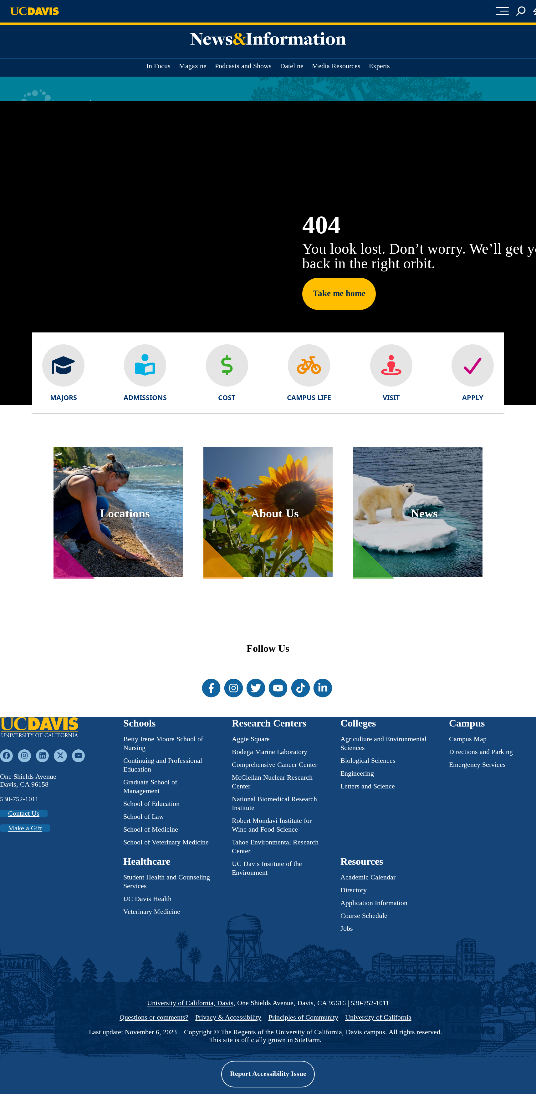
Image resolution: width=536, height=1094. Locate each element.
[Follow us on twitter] (60, 755)
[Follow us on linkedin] (42, 755)
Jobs (346, 928)
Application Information (373, 903)
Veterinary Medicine (151, 911)
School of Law (143, 816)
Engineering (357, 773)
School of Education (151, 804)
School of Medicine (150, 829)
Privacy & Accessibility (228, 1017)
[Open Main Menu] (502, 11)
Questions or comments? (154, 1017)
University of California (378, 1017)
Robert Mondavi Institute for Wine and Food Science (272, 825)
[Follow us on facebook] (6, 755)
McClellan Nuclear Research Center (272, 782)
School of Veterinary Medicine (166, 842)
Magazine (193, 66)
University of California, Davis (190, 1003)
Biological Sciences (368, 760)
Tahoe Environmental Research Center (275, 846)
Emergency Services (477, 764)
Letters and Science (367, 786)
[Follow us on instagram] (24, 755)
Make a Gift (25, 828)
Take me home (339, 293)
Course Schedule (363, 915)
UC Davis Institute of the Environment (267, 868)
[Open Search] (520, 11)
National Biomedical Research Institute (274, 803)
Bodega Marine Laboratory (269, 752)
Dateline (292, 66)
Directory (353, 890)
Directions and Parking (481, 752)
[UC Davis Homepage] (34, 11)
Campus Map (468, 739)
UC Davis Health (147, 899)
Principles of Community (303, 1017)
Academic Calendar (368, 877)
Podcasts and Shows (243, 66)
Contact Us (23, 813)
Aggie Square (251, 739)
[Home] (39, 728)
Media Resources (336, 66)
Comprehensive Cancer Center (274, 764)
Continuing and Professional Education (162, 765)
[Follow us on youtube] (78, 755)
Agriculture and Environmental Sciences (383, 743)
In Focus (158, 66)
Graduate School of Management (150, 786)
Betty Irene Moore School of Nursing (163, 743)
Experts (379, 66)
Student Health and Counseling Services (166, 882)
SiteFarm (307, 1040)
